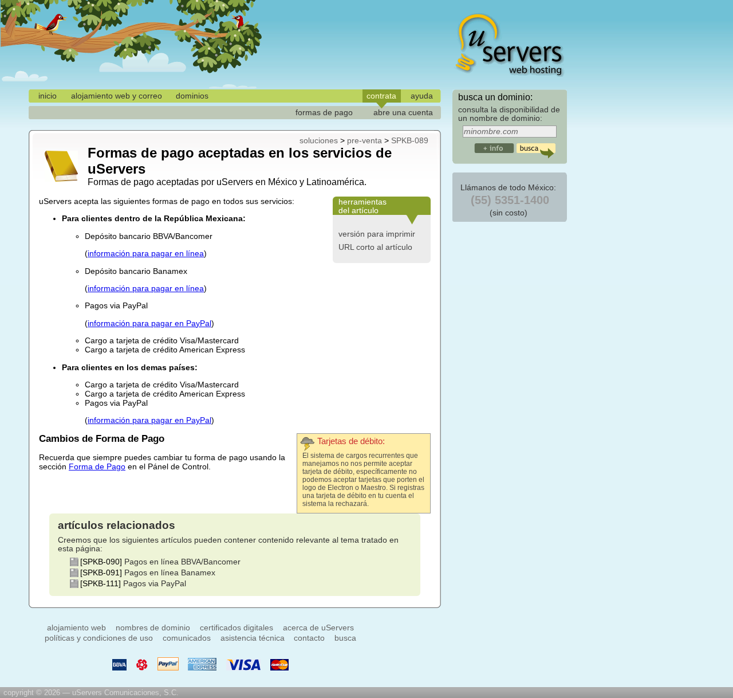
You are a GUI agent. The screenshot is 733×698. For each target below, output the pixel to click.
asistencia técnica (252, 637)
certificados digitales (236, 627)
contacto (309, 637)
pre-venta (364, 140)
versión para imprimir (376, 233)
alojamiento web (76, 627)
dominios (192, 95)
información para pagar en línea (146, 253)
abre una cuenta (403, 112)
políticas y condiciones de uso (99, 637)
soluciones (318, 140)
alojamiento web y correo (116, 95)
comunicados (187, 637)
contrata (381, 95)
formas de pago (324, 112)
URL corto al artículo (375, 247)
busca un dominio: (495, 97)
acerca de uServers (318, 627)
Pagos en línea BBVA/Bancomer (182, 562)
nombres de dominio (153, 627)
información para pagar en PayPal (149, 323)
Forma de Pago (97, 466)
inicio (47, 95)
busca (345, 637)
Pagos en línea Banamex (169, 572)
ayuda (422, 95)
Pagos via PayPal (154, 583)
